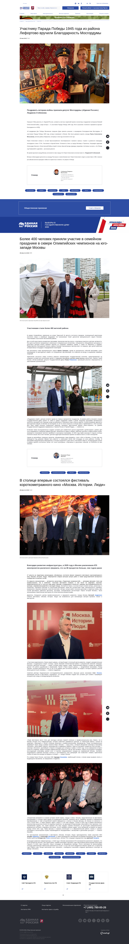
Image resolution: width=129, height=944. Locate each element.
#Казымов (48, 853)
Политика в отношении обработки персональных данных (35, 937)
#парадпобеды (98, 190)
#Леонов (37, 853)
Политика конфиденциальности (28, 935)
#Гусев (80, 853)
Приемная (77, 13)
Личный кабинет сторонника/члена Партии (95, 8)
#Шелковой (70, 853)
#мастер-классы (84, 472)
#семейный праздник (58, 472)
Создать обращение (95, 208)
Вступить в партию (104, 13)
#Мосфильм (102, 853)
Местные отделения (64, 13)
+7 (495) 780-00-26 (95, 907)
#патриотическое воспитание (71, 857)
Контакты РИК (26, 909)
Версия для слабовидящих (102, 3)
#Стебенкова (30, 190)
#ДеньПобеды (75, 190)
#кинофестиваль (54, 857)
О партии (22, 13)
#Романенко (45, 472)
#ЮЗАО (72, 472)
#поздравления (58, 194)
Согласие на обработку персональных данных (32, 938)
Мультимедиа (90, 13)
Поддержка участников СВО (64, 17)
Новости (39, 21)
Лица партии (34, 13)
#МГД (63, 190)
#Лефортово (52, 190)
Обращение (70, 8)
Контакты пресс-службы (50, 909)
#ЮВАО (41, 190)
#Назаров (91, 853)
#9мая (86, 190)
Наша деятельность (48, 13)
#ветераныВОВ (71, 194)
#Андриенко (27, 853)
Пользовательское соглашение (28, 934)
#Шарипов (59, 853)
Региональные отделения (72, 905)
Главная (22, 21)
